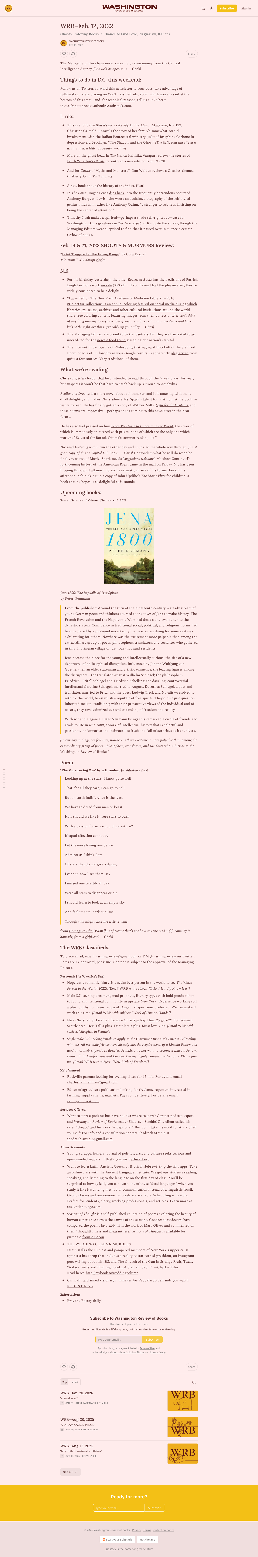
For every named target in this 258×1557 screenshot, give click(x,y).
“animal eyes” (68, 1398)
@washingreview (163, 956)
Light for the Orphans (172, 405)
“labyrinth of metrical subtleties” (81, 1451)
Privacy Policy (157, 1352)
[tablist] (70, 1382)
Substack (110, 1549)
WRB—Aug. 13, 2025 (76, 1446)
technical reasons (121, 100)
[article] (129, 1400)
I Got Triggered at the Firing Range (90, 254)
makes (96, 217)
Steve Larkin (83, 1403)
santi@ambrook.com (83, 1101)
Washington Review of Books (86, 41)
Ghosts (99, 161)
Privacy (136, 1530)
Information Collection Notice (127, 1352)
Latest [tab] (74, 1382)
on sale (106, 285)
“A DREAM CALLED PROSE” (77, 1424)
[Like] (64, 53)
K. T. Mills (102, 1403)
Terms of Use (147, 1348)
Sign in (246, 8)
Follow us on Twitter (76, 88)
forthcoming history (76, 464)
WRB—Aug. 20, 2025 (77, 1419)
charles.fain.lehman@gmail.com (92, 1082)
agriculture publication (100, 1089)
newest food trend (111, 340)
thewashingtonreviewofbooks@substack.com (95, 106)
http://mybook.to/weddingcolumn (112, 1273)
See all (68, 1472)
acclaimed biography (146, 198)
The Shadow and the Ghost (131, 142)
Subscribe (227, 8)
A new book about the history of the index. (101, 186)
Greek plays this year (176, 378)
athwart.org (140, 1159)
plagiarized (179, 353)
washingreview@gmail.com (116, 956)
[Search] (203, 8)
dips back (116, 193)
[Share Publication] (211, 8)
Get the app (147, 1539)
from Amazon (93, 1237)
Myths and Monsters (111, 170)
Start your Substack (119, 1539)
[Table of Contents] (4, 778)
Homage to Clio (81, 931)
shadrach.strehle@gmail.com (90, 1139)
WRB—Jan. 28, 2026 (76, 1393)
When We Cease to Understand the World (142, 426)
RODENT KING (80, 1286)
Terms (147, 1530)
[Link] (55, 80)
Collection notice (163, 1530)
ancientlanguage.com (83, 1207)
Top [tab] (65, 1382)
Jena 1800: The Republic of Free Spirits (89, 593)
